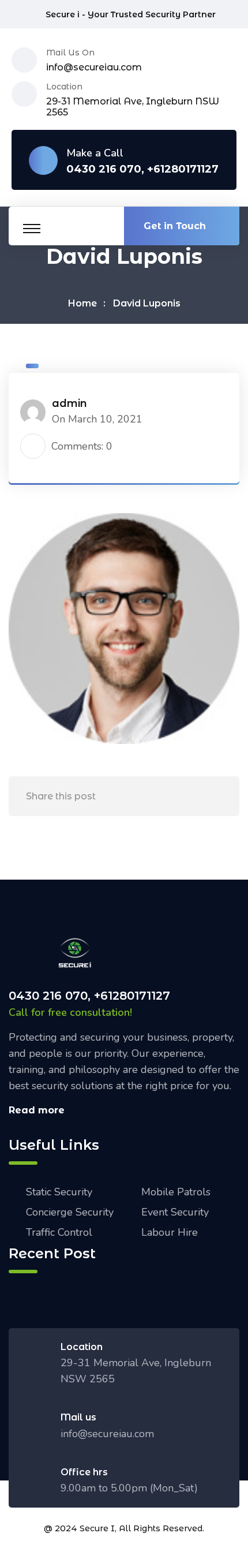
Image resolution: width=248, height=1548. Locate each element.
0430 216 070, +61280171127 (142, 169)
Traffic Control (59, 1232)
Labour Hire (169, 1232)
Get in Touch (175, 225)
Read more (37, 1110)
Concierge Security (70, 1212)
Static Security (59, 1192)
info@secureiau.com (94, 67)
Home (82, 303)
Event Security (175, 1212)
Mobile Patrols (176, 1192)
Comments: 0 (81, 446)
